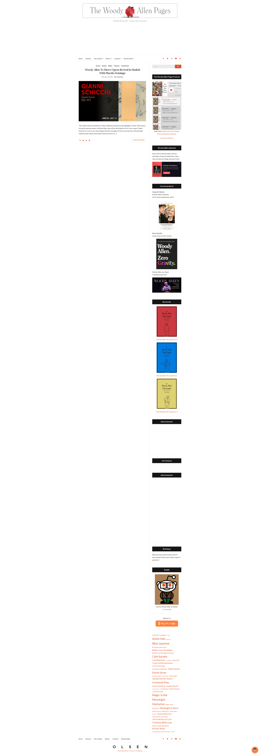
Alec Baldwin (163, 635)
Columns (117, 59)
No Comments (118, 77)
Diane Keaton (174, 669)
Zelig (172, 731)
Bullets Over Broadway (162, 650)
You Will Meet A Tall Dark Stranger (161, 731)
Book (81, 59)
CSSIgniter (139, 751)
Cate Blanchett (158, 660)
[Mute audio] (177, 92)
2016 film (155, 635)
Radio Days (165, 711)
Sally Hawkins (173, 711)
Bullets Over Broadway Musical (163, 653)
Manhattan (158, 704)
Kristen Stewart (174, 689)
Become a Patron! (167, 138)
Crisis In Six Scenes (158, 666)
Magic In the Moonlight (159, 697)
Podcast (88, 59)
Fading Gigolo (173, 676)
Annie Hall (158, 638)
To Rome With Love (162, 722)
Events (104, 66)
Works (108, 59)
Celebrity (168, 660)
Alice (168, 635)
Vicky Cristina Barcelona (160, 726)
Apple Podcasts (167, 131)
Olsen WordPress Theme (125, 751)
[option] (166, 101)
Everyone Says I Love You (160, 676)
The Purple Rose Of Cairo (162, 719)
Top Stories (125, 66)
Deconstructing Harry (159, 669)
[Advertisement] (130, 40)
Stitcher (173, 134)
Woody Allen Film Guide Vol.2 (166, 376)
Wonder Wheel (158, 729)
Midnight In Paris (169, 708)
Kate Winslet (164, 689)
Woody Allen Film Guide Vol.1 (166, 339)
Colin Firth (175, 660)
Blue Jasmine (160, 643)
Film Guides (98, 59)
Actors (98, 66)
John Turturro (156, 689)
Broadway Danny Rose (159, 647)
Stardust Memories (164, 714)
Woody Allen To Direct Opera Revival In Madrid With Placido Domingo (112, 71)
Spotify (167, 134)
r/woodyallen (166, 609)
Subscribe (179, 95)
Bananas (168, 639)
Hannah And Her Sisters (162, 679)
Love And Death (157, 691)
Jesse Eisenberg (158, 686)
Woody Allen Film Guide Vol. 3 (166, 412)
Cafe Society (159, 656)
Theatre (116, 66)
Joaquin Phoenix (172, 686)
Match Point (169, 704)
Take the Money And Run (160, 717)
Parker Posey (156, 711)
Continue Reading (138, 140)
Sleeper (154, 714)
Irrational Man (160, 682)
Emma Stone (159, 672)
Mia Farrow (155, 708)
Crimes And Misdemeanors (162, 663)
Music (110, 66)
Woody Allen (128, 59)
